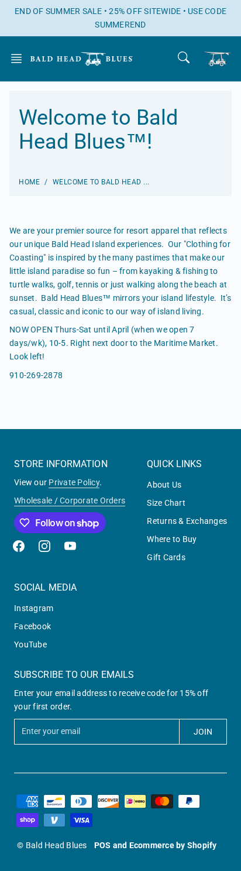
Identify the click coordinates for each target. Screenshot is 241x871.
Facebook (32, 626)
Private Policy (74, 482)
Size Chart (166, 502)
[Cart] (218, 58)
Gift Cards (166, 557)
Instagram (33, 608)
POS (102, 845)
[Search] (184, 57)
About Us (164, 484)
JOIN (203, 731)
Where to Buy (172, 539)
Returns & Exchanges (187, 521)
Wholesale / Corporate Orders (69, 500)
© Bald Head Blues (52, 845)
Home (29, 182)
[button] (19, 58)
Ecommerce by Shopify (173, 845)
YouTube (30, 644)
